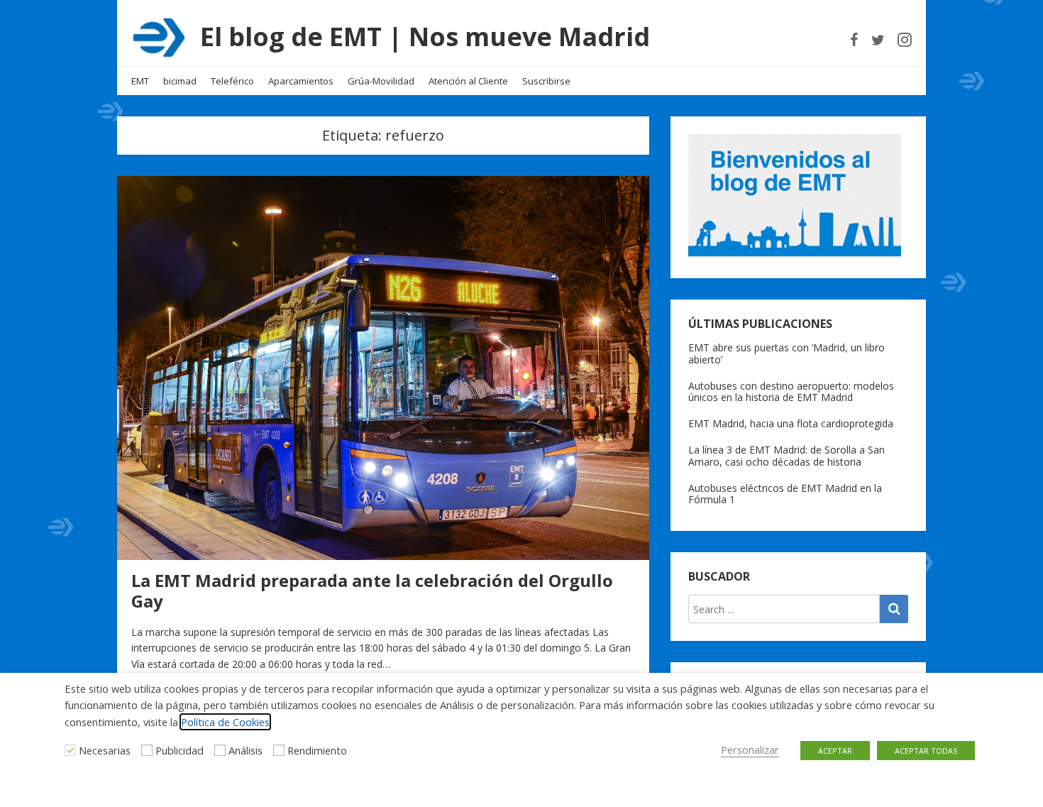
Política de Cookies (225, 722)
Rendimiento (317, 750)
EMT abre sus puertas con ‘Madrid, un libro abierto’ (786, 353)
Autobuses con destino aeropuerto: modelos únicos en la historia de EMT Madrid (791, 392)
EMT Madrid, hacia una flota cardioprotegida (790, 423)
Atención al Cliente (468, 81)
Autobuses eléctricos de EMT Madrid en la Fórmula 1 (785, 494)
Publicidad (179, 750)
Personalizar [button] (750, 749)
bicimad (180, 81)
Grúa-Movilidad (381, 81)
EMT (140, 81)
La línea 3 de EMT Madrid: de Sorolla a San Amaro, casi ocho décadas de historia (786, 455)
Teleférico (232, 81)
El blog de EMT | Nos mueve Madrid (425, 36)
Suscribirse (546, 81)
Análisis (245, 750)
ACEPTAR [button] (835, 750)
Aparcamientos (300, 81)
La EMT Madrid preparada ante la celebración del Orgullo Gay (372, 591)
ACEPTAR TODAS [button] (926, 750)
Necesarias (105, 750)
